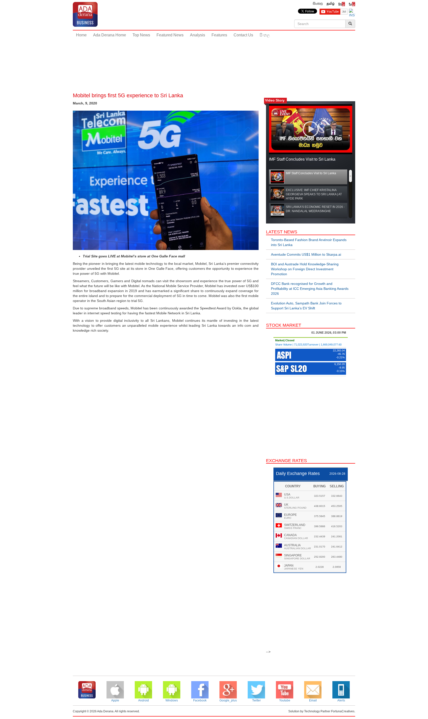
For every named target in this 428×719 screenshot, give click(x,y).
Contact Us (243, 35)
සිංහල (265, 35)
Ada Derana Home (109, 35)
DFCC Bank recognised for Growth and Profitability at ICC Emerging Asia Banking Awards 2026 (309, 289)
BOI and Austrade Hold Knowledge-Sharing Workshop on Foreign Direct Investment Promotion (305, 269)
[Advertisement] (214, 57)
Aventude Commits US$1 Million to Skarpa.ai (306, 254)
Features (219, 35)
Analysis (197, 35)
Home (81, 35)
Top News (141, 35)
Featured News (170, 35)
